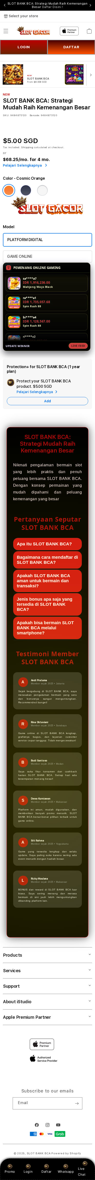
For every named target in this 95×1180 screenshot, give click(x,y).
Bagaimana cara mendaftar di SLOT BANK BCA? (47, 560)
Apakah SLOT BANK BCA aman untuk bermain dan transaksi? (43, 580)
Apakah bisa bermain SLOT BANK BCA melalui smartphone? (45, 627)
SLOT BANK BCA (39, 1153)
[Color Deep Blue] (25, 190)
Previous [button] (4, 5)
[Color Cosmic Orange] (9, 190)
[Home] (33, 31)
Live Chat (82, 1171)
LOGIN (24, 47)
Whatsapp (66, 1171)
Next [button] (90, 5)
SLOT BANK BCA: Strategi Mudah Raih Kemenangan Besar (48, 5)
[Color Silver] (42, 190)
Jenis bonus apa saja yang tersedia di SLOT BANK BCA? (44, 604)
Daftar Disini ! (52, 7)
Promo (10, 1171)
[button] (6, 31)
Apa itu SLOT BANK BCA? (44, 544)
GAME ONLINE (19, 256)
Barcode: (35, 115)
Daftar (46, 1171)
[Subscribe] (76, 1103)
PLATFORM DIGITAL (25, 239)
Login (28, 1171)
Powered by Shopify (66, 1153)
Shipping (27, 147)
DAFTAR (71, 47)
